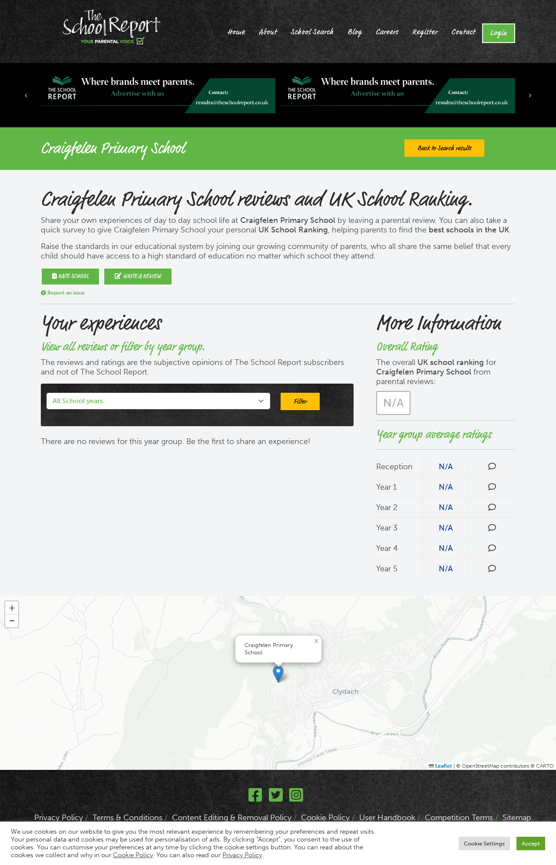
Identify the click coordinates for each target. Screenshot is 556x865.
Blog (355, 32)
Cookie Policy (325, 817)
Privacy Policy (58, 817)
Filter (300, 401)
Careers (387, 32)
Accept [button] (531, 843)
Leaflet (443, 766)
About (268, 32)
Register (424, 32)
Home (236, 32)
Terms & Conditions (127, 817)
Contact (463, 32)
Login (498, 33)
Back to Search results (444, 148)
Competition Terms (459, 817)
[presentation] (26, 95)
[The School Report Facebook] (255, 798)
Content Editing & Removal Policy (231, 817)
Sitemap (517, 817)
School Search (312, 32)
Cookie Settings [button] (484, 843)
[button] (278, 674)
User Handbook (387, 817)
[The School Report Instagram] (296, 798)
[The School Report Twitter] (276, 798)
